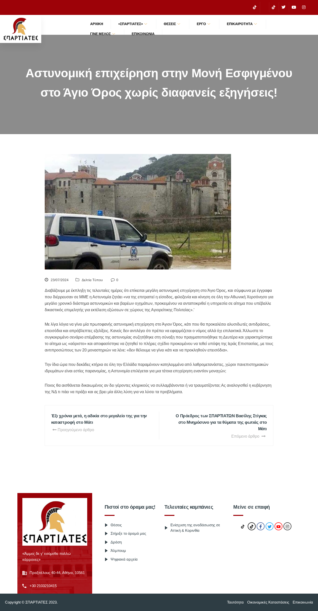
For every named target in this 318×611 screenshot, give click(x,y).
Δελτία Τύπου (92, 280)
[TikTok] (254, 7)
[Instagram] (304, 7)
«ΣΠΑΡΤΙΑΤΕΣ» (130, 23)
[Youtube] (294, 7)
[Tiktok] (273, 7)
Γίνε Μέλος (100, 33)
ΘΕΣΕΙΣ (170, 23)
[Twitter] (283, 7)
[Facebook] (264, 7)
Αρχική (96, 23)
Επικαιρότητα (240, 23)
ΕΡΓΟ (201, 23)
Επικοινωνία (143, 33)
